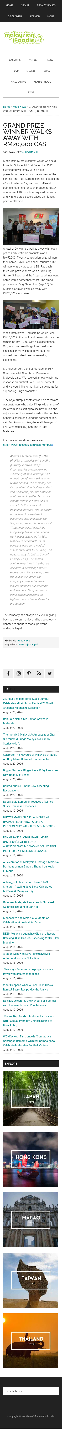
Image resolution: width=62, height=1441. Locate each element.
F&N (21, 644)
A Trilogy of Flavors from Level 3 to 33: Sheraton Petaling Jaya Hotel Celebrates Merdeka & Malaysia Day (27, 887)
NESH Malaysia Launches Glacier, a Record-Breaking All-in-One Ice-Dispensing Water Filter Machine (31, 938)
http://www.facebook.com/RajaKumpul (27, 444)
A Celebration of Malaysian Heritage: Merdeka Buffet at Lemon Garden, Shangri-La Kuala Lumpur (31, 866)
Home (6, 106)
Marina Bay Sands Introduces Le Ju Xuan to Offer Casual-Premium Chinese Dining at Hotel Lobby (30, 1021)
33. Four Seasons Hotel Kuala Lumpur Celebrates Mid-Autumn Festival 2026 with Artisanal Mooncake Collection (28, 703)
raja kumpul (31, 644)
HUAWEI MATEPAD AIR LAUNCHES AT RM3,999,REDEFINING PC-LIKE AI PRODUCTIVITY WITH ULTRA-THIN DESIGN (29, 822)
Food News (19, 106)
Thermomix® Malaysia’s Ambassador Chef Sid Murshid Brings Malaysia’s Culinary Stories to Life (29, 739)
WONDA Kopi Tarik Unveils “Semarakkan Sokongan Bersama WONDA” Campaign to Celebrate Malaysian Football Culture (29, 1041)
